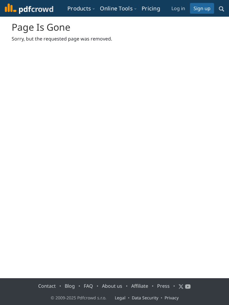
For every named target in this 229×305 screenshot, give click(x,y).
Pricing (151, 8)
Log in (178, 8)
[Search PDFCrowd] (221, 8)
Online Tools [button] (116, 8)
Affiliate (139, 286)
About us (112, 286)
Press (163, 286)
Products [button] (79, 8)
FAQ (88, 286)
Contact (47, 286)
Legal (120, 298)
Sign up (202, 8)
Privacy (172, 298)
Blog (70, 286)
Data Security (145, 298)
